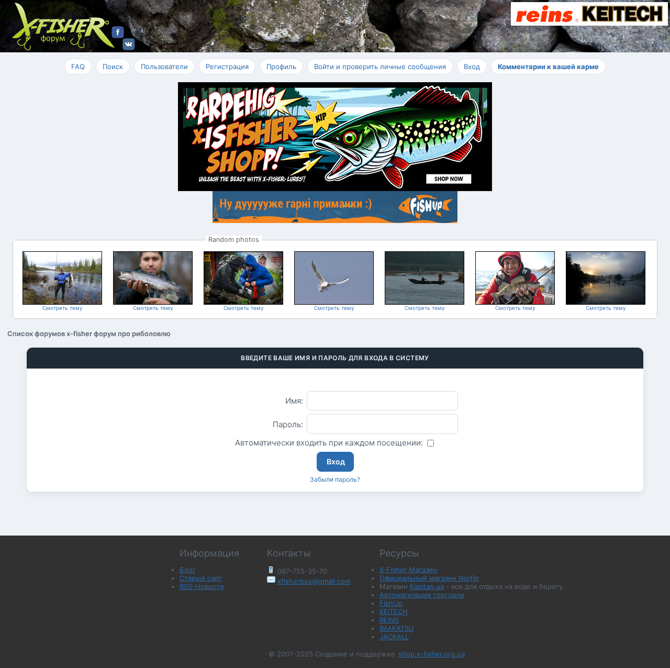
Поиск (113, 66)
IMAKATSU (396, 628)
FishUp (391, 603)
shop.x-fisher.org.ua (431, 654)
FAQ (78, 66)
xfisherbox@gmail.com (314, 581)
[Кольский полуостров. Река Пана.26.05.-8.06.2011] (62, 301)
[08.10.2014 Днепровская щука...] (515, 301)
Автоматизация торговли (421, 595)
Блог (188, 569)
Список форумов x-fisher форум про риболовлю (89, 333)
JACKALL (394, 636)
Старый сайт (201, 578)
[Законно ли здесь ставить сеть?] (424, 301)
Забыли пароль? (335, 479)
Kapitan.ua (427, 586)
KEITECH (393, 611)
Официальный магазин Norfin (429, 578)
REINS (389, 620)
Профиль (281, 66)
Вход (472, 66)
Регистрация (227, 66)
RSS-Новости (202, 586)
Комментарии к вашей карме (548, 66)
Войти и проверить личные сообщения (380, 66)
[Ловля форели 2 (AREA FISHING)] (153, 301)
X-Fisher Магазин (408, 569)
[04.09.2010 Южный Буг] (605, 301)
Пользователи (164, 66)
